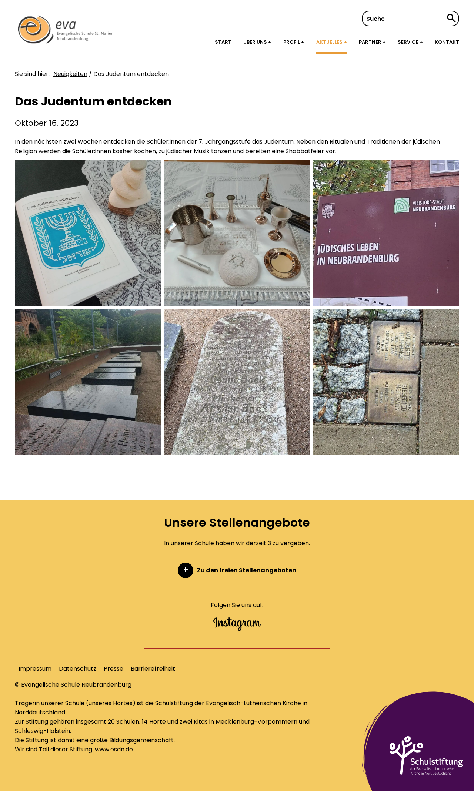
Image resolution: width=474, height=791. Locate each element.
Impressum (35, 668)
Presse (113, 668)
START (223, 42)
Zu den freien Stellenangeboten (246, 570)
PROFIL (292, 42)
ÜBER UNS (255, 42)
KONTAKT (447, 42)
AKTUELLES (330, 42)
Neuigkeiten (70, 74)
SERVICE (409, 42)
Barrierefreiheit (153, 668)
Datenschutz (77, 668)
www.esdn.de (114, 749)
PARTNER (371, 42)
